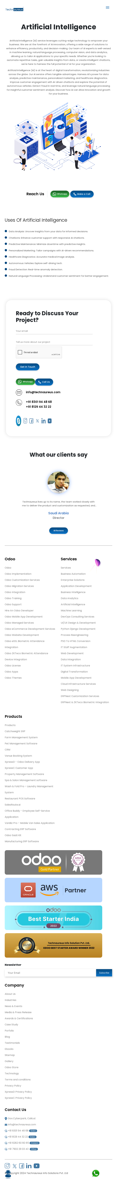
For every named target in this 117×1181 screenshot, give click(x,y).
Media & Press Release (18, 1012)
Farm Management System (21, 737)
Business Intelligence (73, 592)
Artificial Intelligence (73, 604)
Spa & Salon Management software (26, 780)
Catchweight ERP (15, 731)
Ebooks (9, 1049)
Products (10, 725)
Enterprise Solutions (73, 580)
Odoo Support (13, 604)
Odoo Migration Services (19, 586)
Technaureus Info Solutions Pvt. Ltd (47, 1173)
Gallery (9, 1061)
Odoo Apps (11, 671)
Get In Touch (27, 366)
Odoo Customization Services (22, 580)
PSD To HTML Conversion (75, 641)
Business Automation (73, 574)
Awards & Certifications (19, 1018)
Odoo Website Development (22, 635)
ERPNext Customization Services (80, 696)
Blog (7, 1037)
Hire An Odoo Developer (19, 610)
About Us (10, 994)
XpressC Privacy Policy (18, 1098)
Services (66, 567)
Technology (12, 1073)
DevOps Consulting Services (77, 616)
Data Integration (71, 659)
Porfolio (9, 1030)
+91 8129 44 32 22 (38, 407)
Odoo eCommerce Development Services (30, 629)
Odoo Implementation (18, 574)
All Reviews (58, 530)
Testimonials (12, 1043)
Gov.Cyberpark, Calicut (22, 1118)
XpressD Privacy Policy (18, 1092)
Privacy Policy (13, 1085)
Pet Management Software (21, 743)
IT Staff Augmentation (74, 647)
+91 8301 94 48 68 (39, 402)
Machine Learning (71, 610)
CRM (7, 749)
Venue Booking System (18, 756)
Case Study (11, 1024)
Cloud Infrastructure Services (78, 684)
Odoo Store (11, 1067)
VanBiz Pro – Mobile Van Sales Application (30, 823)
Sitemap (10, 1055)
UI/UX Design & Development (78, 623)
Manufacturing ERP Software (22, 841)
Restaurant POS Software (20, 798)
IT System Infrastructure (75, 665)
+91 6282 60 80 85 (23, 1143)
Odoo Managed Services (19, 623)
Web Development (72, 653)
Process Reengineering (74, 635)
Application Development (76, 586)
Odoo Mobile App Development (24, 616)
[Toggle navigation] (107, 7)
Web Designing (70, 690)
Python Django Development (78, 629)
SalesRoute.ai (12, 804)
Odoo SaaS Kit (13, 835)
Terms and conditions (18, 1079)
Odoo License (13, 665)
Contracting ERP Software (20, 829)
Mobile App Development (76, 678)
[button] (9, 495)
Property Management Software (24, 774)
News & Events (13, 1006)
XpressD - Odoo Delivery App (22, 762)
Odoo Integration (15, 592)
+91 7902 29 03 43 (22, 1149)
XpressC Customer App (19, 768)
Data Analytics (69, 598)
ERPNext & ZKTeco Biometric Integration (85, 702)
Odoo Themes (13, 678)
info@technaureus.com (22, 1124)
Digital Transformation (74, 671)
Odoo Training (13, 598)
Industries (10, 1000)
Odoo (8, 567)
